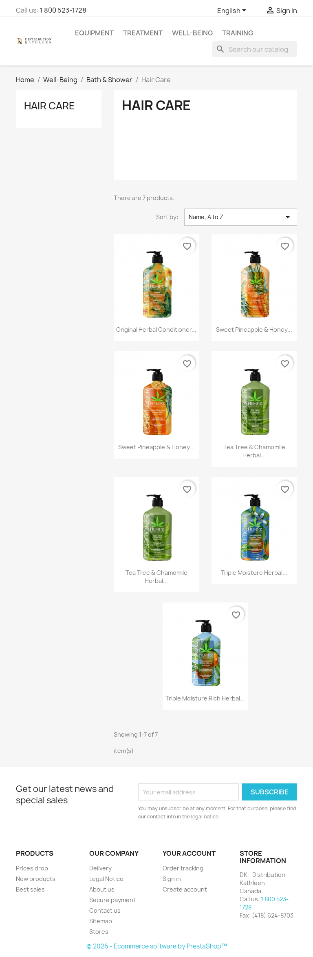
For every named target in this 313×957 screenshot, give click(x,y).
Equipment (94, 32)
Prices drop (32, 868)
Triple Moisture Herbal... (254, 572)
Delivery (100, 868)
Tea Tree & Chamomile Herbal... (254, 451)
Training (237, 32)
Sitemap (100, 921)
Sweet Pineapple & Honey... (254, 329)
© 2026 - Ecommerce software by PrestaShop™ (156, 946)
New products (35, 879)
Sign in (172, 879)
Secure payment (112, 900)
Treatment (143, 32)
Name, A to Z (241, 217)
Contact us (105, 910)
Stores (98, 931)
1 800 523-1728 (63, 10)
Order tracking (183, 868)
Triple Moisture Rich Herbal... (205, 698)
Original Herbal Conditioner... (156, 329)
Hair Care (49, 106)
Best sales (30, 889)
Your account (189, 853)
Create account (185, 889)
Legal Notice (106, 879)
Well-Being (192, 32)
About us (102, 889)
